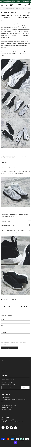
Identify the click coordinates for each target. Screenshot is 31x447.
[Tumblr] (10, 299)
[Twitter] (4, 299)
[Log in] (25, 5)
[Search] (6, 5)
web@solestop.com (18, 421)
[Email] (15, 299)
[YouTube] (11, 427)
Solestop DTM (11, 420)
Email (2, 325)
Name (2, 319)
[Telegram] (13, 299)
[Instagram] (7, 427)
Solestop (8, 8)
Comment (3, 332)
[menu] (2, 5)
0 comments (18, 20)
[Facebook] (1, 299)
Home (3, 8)
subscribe (25, 388)
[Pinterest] (7, 299)
